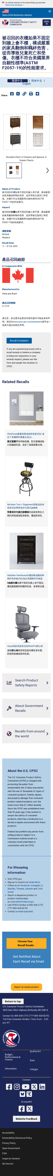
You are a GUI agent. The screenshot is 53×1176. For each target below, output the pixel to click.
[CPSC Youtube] (26, 1087)
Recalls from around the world (30, 733)
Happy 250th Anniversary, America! (17, 15)
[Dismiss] (50, 11)
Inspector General (11, 1158)
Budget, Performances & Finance (13, 1057)
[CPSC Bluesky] (23, 1094)
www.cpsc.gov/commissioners (27, 321)
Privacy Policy (9, 1143)
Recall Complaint (19, 340)
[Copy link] (37, 94)
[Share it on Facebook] (12, 94)
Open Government (11, 1148)
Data (32, 1060)
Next (47, 170)
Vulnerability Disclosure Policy (17, 1137)
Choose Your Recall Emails (26, 943)
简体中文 (36, 80)
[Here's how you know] (26, 4)
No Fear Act (7, 1163)
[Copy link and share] (24, 94)
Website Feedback (26, 1118)
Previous (5, 170)
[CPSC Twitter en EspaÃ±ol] (30, 1109)
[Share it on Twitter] (18, 94)
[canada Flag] (18, 275)
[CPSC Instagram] (18, 1087)
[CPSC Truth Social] (29, 1094)
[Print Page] (31, 94)
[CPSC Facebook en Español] (22, 1109)
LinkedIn (29, 888)
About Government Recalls (29, 708)
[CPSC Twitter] (35, 1087)
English (26, 83)
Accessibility (8, 1132)
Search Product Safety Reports (26, 682)
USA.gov (34, 1069)
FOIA (4, 1153)
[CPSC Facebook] (10, 1087)
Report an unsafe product (26, 987)
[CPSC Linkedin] (43, 1087)
